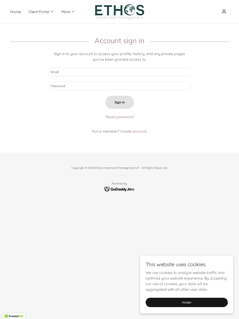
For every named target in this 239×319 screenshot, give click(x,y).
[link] (119, 11)
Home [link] (15, 11)
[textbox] (119, 72)
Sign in (120, 102)
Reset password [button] (119, 116)
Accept (186, 302)
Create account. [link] (133, 131)
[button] (41, 11)
